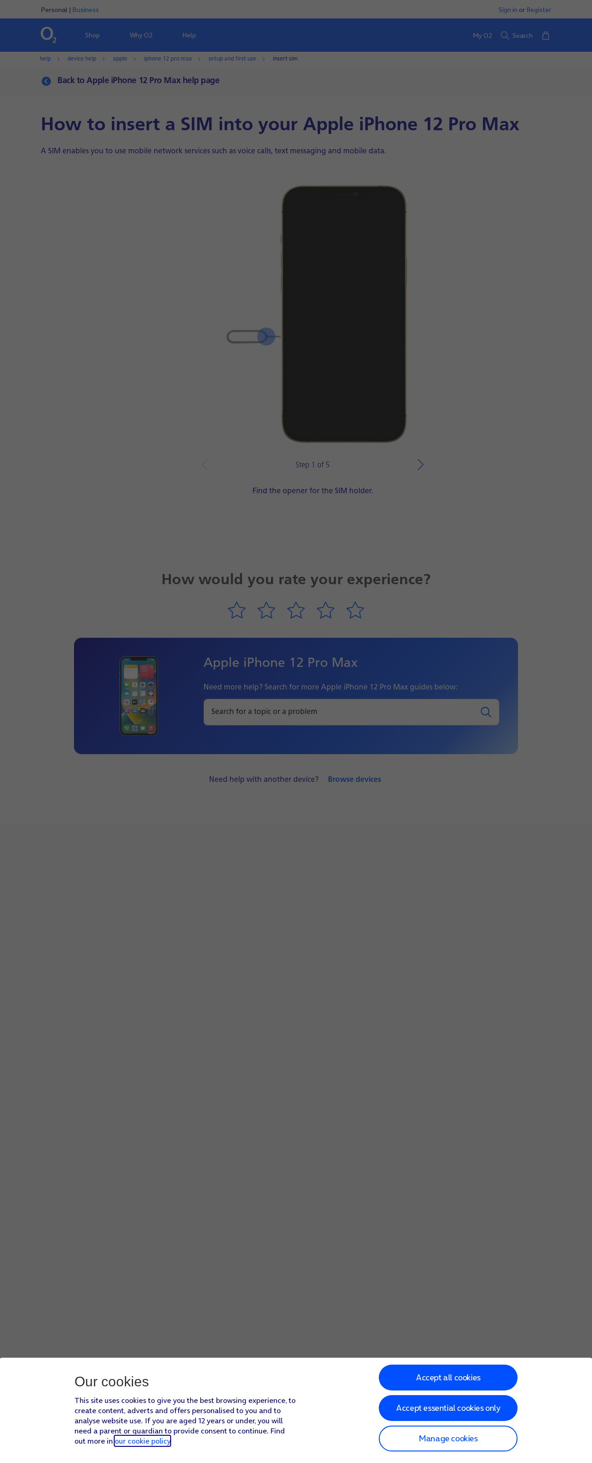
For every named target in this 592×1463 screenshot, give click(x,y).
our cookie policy (142, 1441)
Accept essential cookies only (448, 1408)
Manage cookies (448, 1438)
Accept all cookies (448, 1377)
